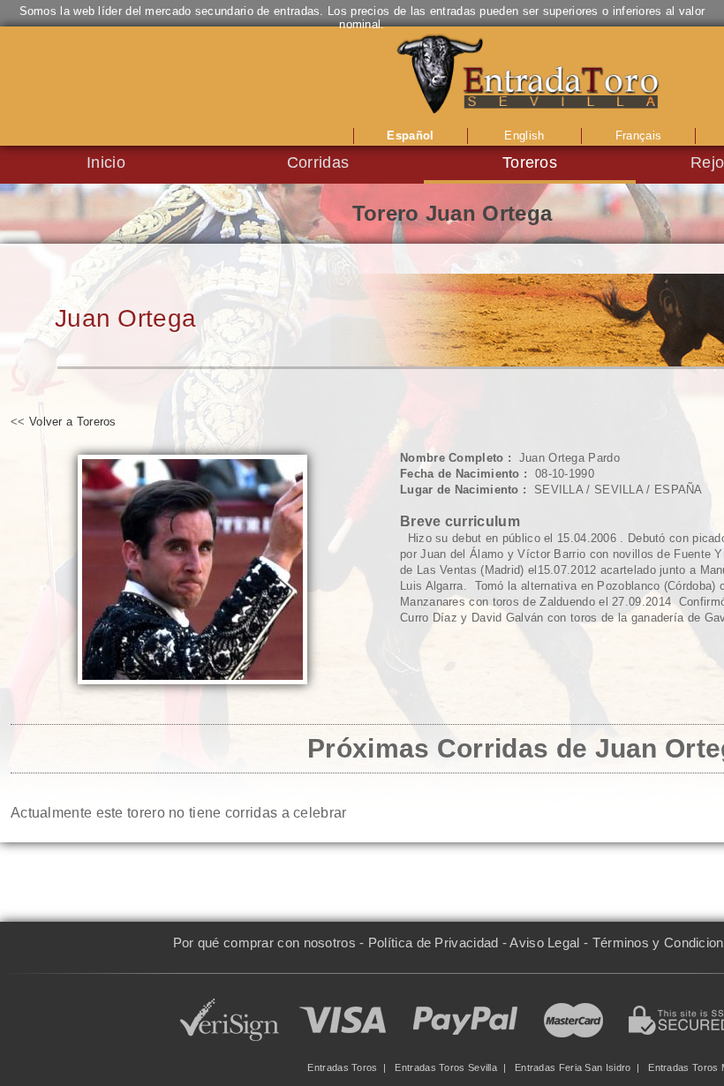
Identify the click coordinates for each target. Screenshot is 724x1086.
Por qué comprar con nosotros (264, 942)
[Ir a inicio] (529, 75)
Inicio (106, 162)
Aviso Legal (544, 942)
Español (410, 135)
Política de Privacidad (433, 942)
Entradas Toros (342, 1067)
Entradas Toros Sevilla (446, 1067)
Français (638, 135)
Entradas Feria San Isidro (573, 1067)
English (524, 135)
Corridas (318, 162)
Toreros (529, 162)
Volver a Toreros (73, 421)
